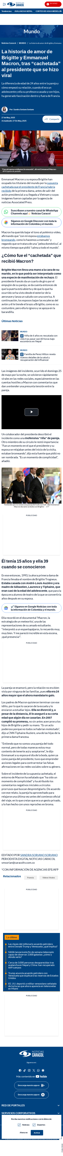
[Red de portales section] (58, 1105)
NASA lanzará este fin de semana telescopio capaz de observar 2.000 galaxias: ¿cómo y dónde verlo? (31, 954)
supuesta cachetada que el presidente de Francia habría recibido (30, 186)
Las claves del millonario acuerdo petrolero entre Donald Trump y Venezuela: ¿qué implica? (32, 945)
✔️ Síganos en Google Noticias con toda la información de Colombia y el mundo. (34, 608)
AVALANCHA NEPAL (24, 11)
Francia (6, 579)
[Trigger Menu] (4, 4)
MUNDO (22, 43)
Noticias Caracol (9, 43)
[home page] (31, 1054)
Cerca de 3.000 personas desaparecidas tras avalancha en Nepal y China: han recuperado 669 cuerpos (31, 965)
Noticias (26, 1125)
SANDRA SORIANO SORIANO (39, 855)
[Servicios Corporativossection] (58, 1113)
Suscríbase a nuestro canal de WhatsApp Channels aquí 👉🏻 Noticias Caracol (34, 212)
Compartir (52, 119)
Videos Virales (49, 877)
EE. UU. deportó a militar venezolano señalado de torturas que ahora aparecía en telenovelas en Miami (32, 986)
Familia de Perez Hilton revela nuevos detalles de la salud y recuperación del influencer (38, 357)
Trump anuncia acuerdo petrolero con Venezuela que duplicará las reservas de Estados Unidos (33, 975)
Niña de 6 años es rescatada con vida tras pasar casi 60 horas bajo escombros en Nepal (38, 338)
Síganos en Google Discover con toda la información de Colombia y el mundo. (34, 222)
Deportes (41, 1125)
